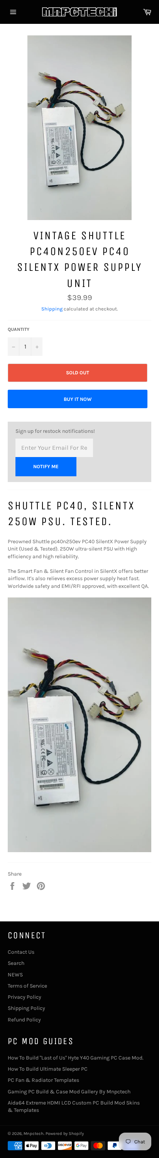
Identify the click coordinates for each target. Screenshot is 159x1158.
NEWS (15, 974)
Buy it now (78, 399)
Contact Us (21, 952)
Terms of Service (27, 986)
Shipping (52, 309)
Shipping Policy (26, 1008)
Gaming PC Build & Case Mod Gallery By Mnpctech (69, 1091)
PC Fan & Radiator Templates (43, 1080)
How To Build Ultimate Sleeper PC (48, 1069)
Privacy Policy (24, 997)
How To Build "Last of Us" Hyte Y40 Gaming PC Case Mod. (76, 1058)
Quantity (18, 329)
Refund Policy (24, 1019)
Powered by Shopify (65, 1133)
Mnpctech (34, 1133)
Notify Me (46, 466)
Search (16, 963)
